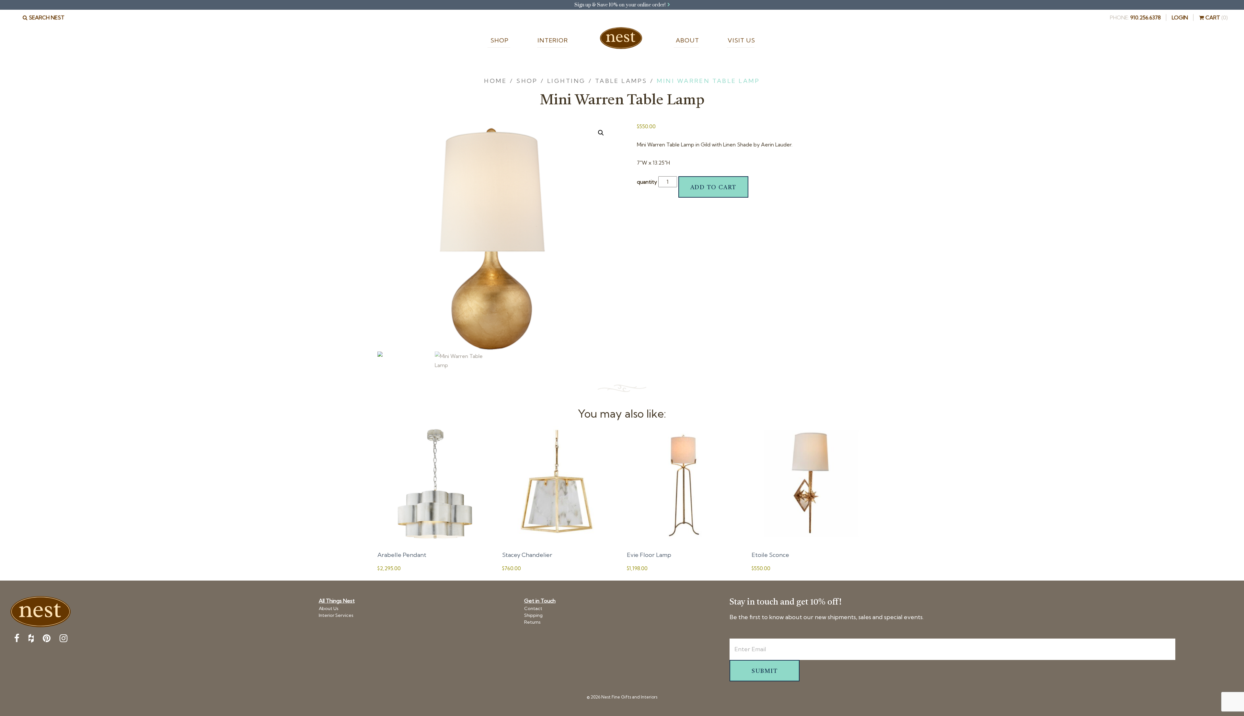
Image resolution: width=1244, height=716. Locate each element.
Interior (552, 40)
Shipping (533, 615)
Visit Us (740, 40)
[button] (601, 133)
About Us (329, 608)
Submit (765, 671)
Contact (533, 608)
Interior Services (336, 615)
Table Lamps (621, 81)
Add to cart (713, 188)
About (686, 40)
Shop (499, 40)
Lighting (566, 81)
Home (621, 39)
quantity (647, 182)
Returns (532, 622)
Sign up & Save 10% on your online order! (620, 5)
